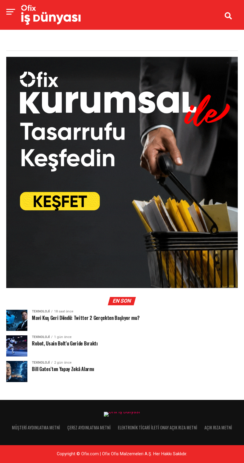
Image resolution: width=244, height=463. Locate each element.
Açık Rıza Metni (218, 427)
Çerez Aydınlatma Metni (89, 427)
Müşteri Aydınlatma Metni (36, 427)
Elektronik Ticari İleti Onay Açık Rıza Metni (157, 427)
